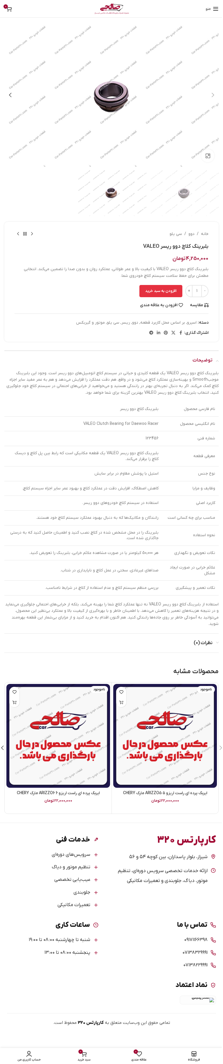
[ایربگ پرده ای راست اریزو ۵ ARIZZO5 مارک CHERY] (165, 736)
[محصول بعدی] (18, 234)
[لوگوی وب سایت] (111, 8)
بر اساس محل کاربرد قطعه (162, 322)
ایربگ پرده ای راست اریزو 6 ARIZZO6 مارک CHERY (58, 793)
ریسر (125, 322)
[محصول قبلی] (31, 234)
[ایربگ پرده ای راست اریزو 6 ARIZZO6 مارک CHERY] (58, 736)
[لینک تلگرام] (151, 333)
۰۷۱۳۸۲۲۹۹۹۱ (195, 965)
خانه (204, 234)
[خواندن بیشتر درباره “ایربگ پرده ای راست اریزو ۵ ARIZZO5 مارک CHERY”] (121, 702)
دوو (191, 234)
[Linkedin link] (158, 333)
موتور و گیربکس (90, 322)
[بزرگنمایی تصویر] (207, 155)
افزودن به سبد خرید (161, 290)
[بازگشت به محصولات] (24, 234)
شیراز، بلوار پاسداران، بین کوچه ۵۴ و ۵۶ (168, 857)
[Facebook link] (180, 333)
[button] (213, 95)
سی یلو (176, 234)
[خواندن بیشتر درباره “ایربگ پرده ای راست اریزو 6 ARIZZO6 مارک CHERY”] (14, 702)
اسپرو (192, 322)
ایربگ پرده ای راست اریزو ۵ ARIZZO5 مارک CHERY (165, 793)
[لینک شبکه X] (173, 333)
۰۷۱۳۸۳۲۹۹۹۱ (195, 952)
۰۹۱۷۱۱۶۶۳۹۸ (196, 940)
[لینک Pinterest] (166, 333)
